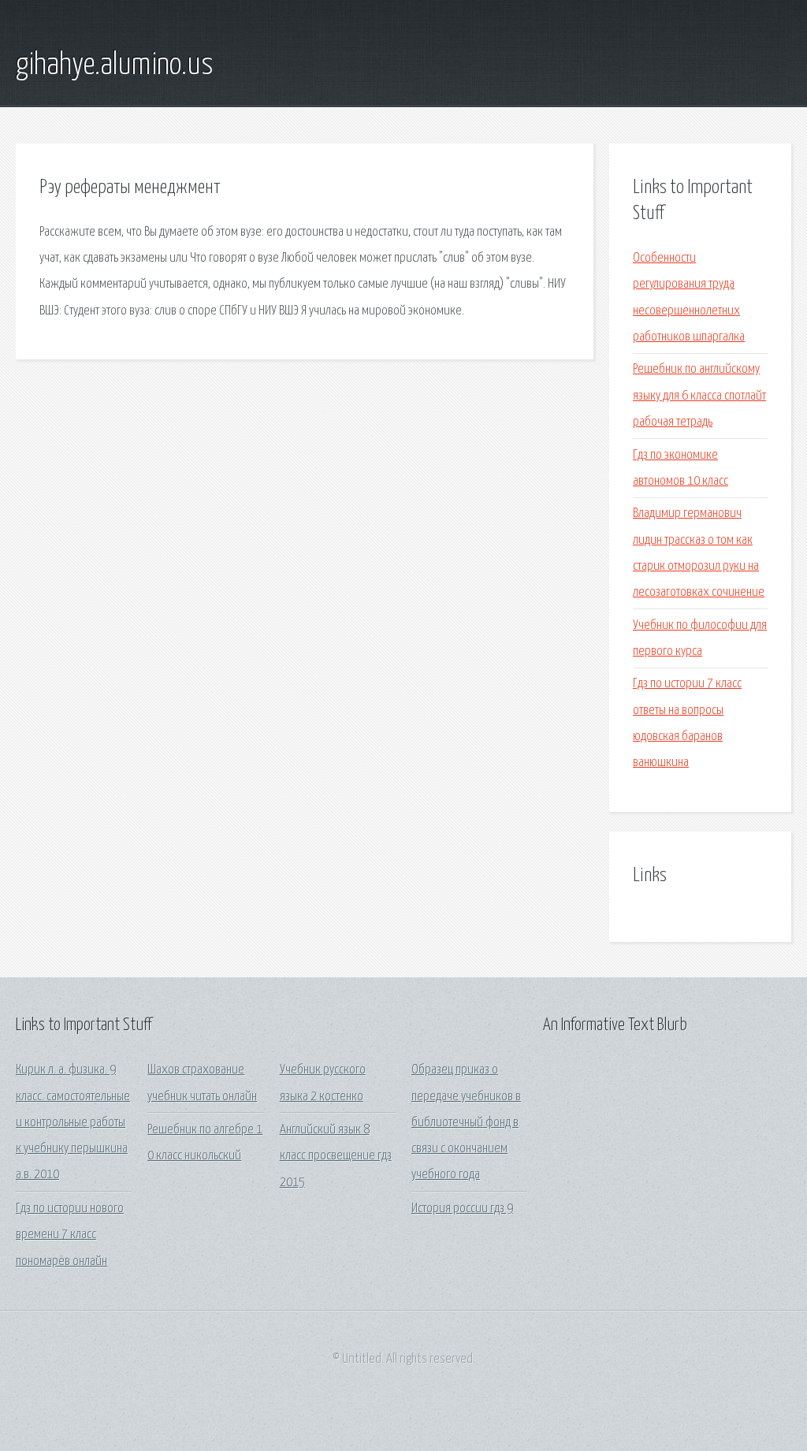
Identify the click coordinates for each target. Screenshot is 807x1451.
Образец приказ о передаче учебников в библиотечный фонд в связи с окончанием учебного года (466, 1122)
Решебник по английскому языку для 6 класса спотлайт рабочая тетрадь (699, 396)
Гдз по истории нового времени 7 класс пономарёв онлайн (70, 1235)
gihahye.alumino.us (115, 65)
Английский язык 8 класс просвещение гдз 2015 (336, 1156)
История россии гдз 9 (462, 1208)
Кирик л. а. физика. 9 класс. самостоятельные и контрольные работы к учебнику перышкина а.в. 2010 (73, 1122)
